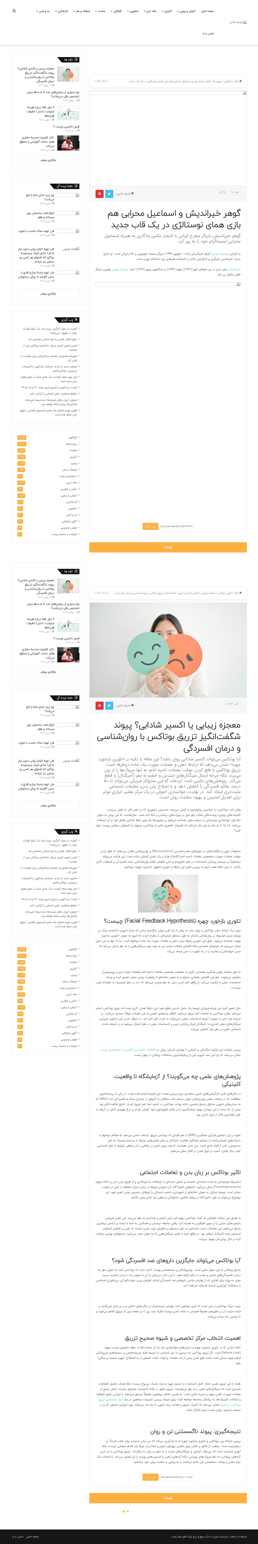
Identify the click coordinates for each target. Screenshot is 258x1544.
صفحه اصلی (207, 11)
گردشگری (63, 11)
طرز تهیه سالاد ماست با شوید (36, 231)
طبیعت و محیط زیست (64, 534)
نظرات (168, 547)
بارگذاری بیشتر (48, 160)
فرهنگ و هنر (83, 11)
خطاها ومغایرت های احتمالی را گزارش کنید (53, 394)
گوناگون (117, 11)
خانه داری (151, 11)
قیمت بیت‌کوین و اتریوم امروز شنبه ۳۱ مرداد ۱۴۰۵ (49, 387)
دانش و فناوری (69, 489)
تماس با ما (208, 33)
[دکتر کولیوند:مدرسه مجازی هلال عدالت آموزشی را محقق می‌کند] (68, 143)
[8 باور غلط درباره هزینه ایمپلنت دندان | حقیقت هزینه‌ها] (68, 112)
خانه (236, 81)
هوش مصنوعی (69, 528)
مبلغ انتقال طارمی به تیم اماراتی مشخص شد (52, 339)
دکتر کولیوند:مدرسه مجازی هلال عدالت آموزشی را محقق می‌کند (37, 142)
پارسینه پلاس (220, 253)
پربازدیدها (71, 444)
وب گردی (67, 320)
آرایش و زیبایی (187, 11)
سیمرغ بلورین (120, 269)
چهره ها (217, 81)
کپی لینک (150, 526)
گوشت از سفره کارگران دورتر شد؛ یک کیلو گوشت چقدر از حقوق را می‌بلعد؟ (50, 331)
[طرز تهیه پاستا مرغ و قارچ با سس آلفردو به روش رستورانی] (68, 278)
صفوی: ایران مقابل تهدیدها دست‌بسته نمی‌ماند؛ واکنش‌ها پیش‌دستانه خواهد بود (51, 402)
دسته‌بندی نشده (68, 476)
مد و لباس (44, 11)
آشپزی (168, 11)
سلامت (101, 11)
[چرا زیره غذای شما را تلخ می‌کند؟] (68, 200)
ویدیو (74, 463)
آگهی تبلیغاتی (69, 521)
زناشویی (134, 11)
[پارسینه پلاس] (238, 22)
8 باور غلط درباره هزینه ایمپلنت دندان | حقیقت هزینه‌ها (40, 111)
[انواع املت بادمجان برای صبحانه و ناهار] (68, 218)
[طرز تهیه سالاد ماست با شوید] (68, 236)
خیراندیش (234, 269)
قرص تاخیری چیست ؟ (66, 127)
